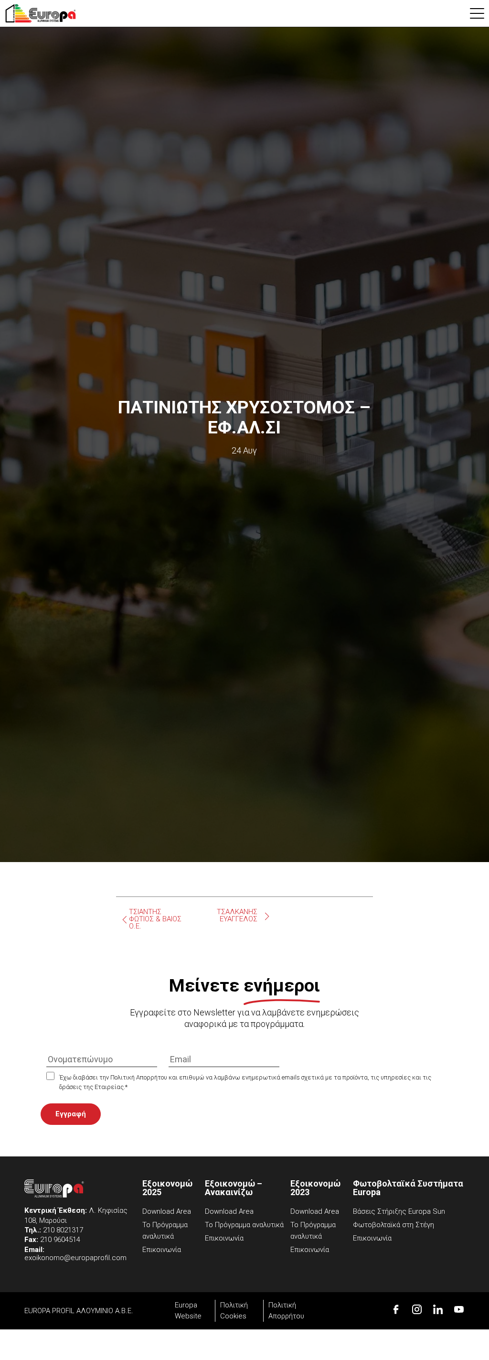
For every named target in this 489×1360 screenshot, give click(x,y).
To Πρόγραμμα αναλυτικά (244, 1224)
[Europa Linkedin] (438, 1309)
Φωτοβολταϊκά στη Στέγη (393, 1224)
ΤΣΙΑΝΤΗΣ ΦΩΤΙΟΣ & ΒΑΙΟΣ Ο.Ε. (155, 919)
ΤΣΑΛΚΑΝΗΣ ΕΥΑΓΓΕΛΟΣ (237, 915)
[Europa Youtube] (459, 1309)
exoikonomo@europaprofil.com (75, 1257)
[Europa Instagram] (417, 1309)
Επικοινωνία (161, 1249)
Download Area (166, 1211)
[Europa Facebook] (396, 1309)
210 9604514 (60, 1239)
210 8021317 (63, 1230)
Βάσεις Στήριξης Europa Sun (399, 1211)
